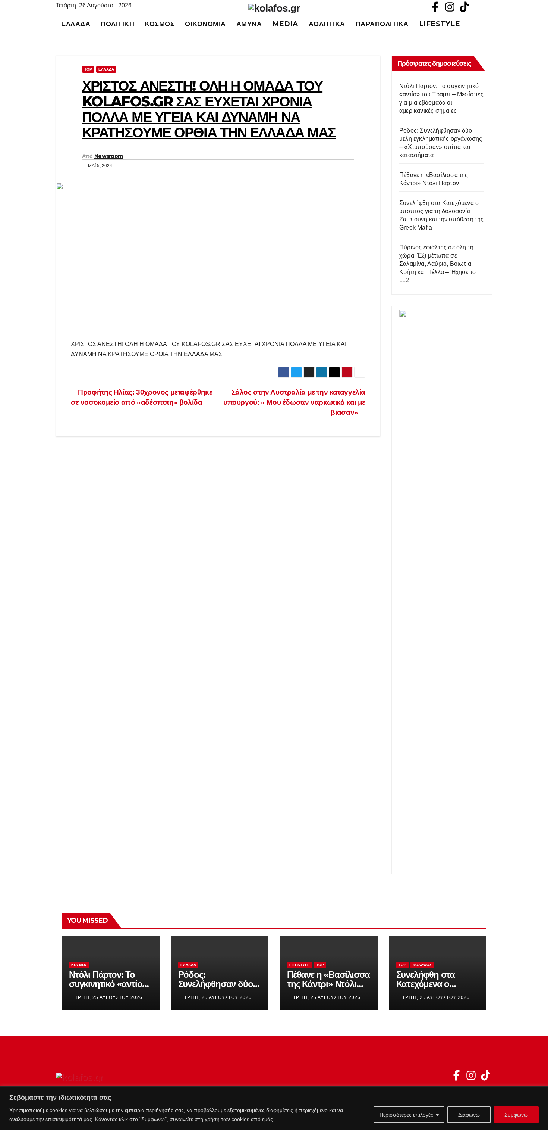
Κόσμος (159, 23)
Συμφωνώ (516, 1115)
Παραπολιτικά (382, 23)
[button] (490, 24)
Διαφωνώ (469, 1115)
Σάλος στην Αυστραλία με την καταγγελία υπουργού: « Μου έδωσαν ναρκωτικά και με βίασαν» (294, 402)
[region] (274, 1108)
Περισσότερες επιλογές (406, 1115)
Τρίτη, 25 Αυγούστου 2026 (108, 997)
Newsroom (108, 156)
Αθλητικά (327, 23)
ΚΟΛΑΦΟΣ (422, 965)
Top (88, 69)
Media (285, 23)
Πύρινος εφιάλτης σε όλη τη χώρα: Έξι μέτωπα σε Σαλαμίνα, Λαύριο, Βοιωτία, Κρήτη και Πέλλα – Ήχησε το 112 (437, 263)
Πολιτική (117, 23)
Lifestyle (439, 23)
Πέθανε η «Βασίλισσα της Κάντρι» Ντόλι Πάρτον (328, 984)
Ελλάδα (75, 23)
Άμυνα (249, 23)
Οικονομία (205, 23)
